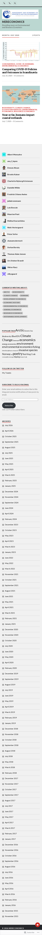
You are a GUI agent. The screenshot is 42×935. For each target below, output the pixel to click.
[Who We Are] (9, 3)
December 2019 (11, 673)
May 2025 (9, 464)
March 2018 (10, 767)
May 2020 (9, 657)
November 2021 (11, 574)
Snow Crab (23, 357)
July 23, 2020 (7, 76)
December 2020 (11, 629)
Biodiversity (8, 108)
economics (27, 340)
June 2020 (9, 651)
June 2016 (9, 877)
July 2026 (9, 425)
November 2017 (11, 784)
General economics (12, 309)
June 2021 (9, 596)
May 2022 (9, 563)
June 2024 (9, 508)
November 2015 (11, 916)
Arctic (7, 292)
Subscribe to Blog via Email (15, 385)
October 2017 (10, 789)
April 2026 (9, 431)
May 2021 (9, 602)
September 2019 (11, 679)
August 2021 (10, 591)
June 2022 (9, 558)
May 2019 (9, 701)
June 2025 (9, 458)
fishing (36, 346)
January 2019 (10, 723)
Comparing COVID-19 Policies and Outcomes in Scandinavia (19, 71)
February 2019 (11, 717)
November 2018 (11, 734)
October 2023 (10, 530)
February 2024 (11, 519)
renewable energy (7, 357)
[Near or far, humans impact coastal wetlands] (21, 95)
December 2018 (11, 729)
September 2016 (11, 861)
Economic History (12, 302)
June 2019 (9, 695)
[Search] (15, 3)
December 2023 (11, 524)
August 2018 (10, 751)
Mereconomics (13, 21)
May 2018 (9, 762)
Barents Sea (28, 331)
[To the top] (37, 924)
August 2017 (10, 800)
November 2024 (11, 497)
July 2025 (9, 453)
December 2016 (11, 844)
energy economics (9, 344)
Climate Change (22, 108)
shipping (17, 357)
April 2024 (9, 513)
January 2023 (10, 552)
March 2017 (10, 828)
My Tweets (6, 373)
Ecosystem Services (11, 110)
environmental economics (17, 346)
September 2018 (11, 745)
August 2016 (10, 866)
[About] (4, 3)
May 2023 (9, 535)
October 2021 (10, 580)
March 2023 (10, 547)
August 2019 (10, 684)
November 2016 (11, 850)
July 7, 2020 (6, 121)
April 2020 (9, 662)
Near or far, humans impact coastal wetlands (18, 116)
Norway (6, 354)
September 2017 (11, 795)
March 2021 (10, 613)
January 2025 (10, 486)
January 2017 (10, 839)
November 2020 (11, 635)
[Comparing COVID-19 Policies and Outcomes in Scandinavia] (21, 51)
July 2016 (9, 872)
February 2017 (11, 833)
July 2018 (9, 756)
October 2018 (10, 740)
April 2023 (9, 541)
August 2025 (10, 447)
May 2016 (9, 883)
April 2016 (9, 889)
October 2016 (10, 855)
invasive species (28, 350)
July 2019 (9, 690)
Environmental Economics (15, 66)
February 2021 (11, 618)
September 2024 (11, 502)
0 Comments (19, 76)
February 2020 (11, 668)
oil (11, 354)
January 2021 (10, 624)
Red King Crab (29, 354)
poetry (17, 354)
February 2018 (11, 773)
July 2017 (9, 806)
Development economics (15, 299)
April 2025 (9, 469)
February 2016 (11, 900)
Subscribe (9, 405)
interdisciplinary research (10, 350)
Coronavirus (8, 64)
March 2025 (10, 475)
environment (25, 343)
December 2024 (11, 491)
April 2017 (9, 822)
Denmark (29, 64)
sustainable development (15, 316)
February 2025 (11, 480)
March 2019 (10, 712)
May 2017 (9, 817)
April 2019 (9, 707)
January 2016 (10, 905)
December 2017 (11, 778)
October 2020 (10, 640)
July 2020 (9, 646)
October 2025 (10, 436)
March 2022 (10, 569)
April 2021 (9, 607)
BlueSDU (16, 336)
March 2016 (10, 894)
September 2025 (11, 442)
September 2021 (11, 585)
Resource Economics (24, 111)
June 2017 (9, 811)
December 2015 (11, 911)
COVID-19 (20, 64)
